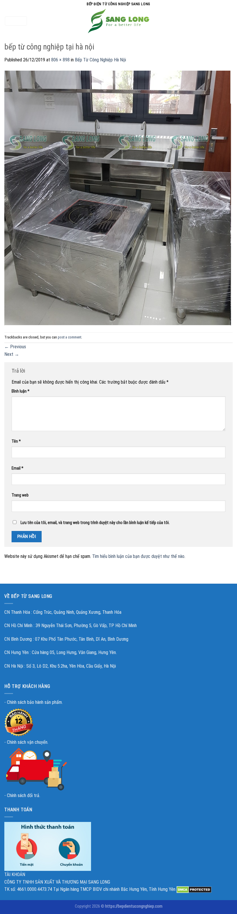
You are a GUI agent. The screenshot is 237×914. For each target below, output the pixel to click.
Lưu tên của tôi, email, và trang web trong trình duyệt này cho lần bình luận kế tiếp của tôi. (95, 522)
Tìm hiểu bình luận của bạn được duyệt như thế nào (138, 556)
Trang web (20, 495)
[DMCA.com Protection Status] (194, 889)
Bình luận (20, 391)
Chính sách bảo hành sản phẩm (34, 702)
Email (17, 468)
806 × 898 (60, 60)
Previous (15, 346)
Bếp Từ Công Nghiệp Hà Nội (100, 60)
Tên (16, 441)
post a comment (69, 337)
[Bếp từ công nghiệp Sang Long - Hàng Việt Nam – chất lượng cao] (118, 21)
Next (11, 354)
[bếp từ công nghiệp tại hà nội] (118, 197)
